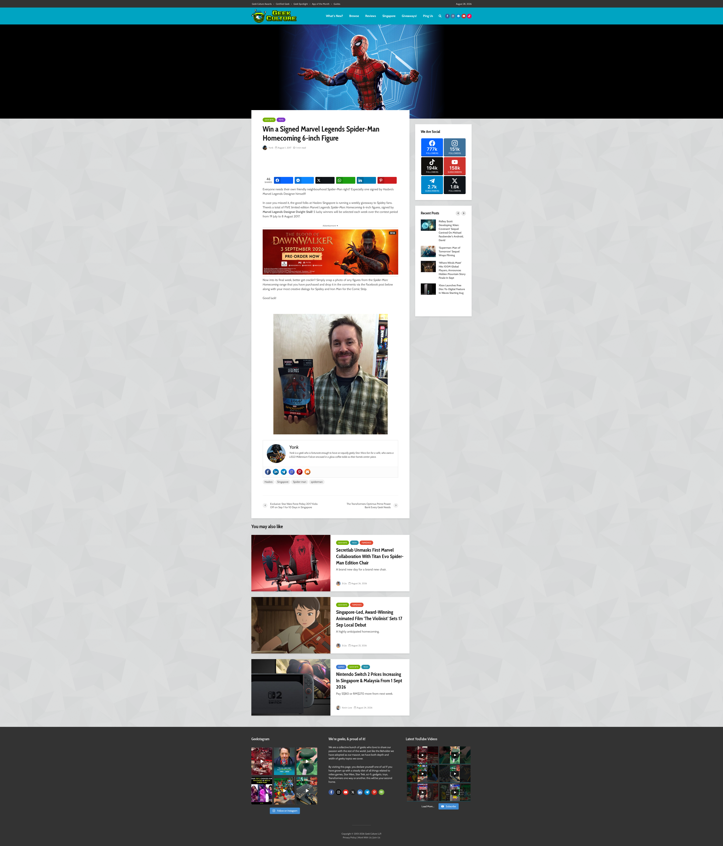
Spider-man (299, 482)
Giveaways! (409, 16)
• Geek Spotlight (299, 3)
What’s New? (334, 16)
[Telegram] (284, 472)
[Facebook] (268, 472)
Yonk (270, 147)
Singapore (388, 16)
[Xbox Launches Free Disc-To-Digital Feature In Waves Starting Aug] (428, 288)
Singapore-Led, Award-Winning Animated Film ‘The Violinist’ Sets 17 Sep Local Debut (369, 618)
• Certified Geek (281, 3)
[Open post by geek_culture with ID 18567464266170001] (261, 790)
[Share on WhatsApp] (345, 180)
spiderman (317, 482)
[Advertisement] (331, 163)
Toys (281, 120)
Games (341, 667)
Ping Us (428, 16)
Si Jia (344, 583)
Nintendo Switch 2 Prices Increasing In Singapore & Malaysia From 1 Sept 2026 (369, 680)
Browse (354, 16)
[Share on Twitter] (325, 180)
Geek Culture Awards (262, 3)
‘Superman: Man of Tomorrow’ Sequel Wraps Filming (449, 251)
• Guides (335, 3)
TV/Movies (366, 542)
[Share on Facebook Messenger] (304, 180)
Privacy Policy (349, 837)
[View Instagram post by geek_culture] (270, 773)
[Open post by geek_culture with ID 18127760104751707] (284, 761)
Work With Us (364, 837)
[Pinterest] (300, 472)
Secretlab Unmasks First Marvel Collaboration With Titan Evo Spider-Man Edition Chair (369, 556)
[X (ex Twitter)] (353, 792)
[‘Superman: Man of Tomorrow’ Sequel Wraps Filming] (428, 251)
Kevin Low (346, 707)
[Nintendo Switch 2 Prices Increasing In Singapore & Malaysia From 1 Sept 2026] (290, 687)
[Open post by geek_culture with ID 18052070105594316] (307, 790)
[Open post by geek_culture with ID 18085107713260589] (261, 761)
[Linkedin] (276, 472)
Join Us (376, 837)
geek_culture (261, 750)
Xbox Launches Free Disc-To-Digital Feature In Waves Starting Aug (452, 289)
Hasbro (269, 482)
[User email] (307, 472)
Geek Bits (269, 120)
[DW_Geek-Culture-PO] (330, 252)
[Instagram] (292, 472)
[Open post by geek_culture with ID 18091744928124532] (307, 761)
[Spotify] (381, 792)
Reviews (370, 16)
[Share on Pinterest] (387, 180)
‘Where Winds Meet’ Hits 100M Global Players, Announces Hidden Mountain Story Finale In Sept (452, 270)
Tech (354, 542)
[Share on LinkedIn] (366, 180)
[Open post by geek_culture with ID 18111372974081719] (284, 790)
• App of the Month (319, 3)
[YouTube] (346, 792)
